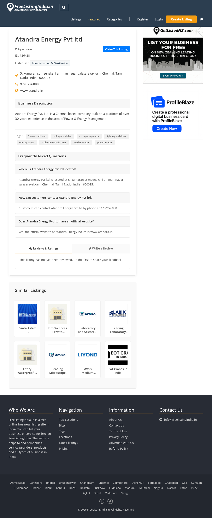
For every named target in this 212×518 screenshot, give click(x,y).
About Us (115, 420)
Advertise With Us (121, 443)
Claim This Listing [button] (116, 49)
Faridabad (154, 483)
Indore (37, 488)
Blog (62, 425)
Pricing (64, 448)
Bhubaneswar (67, 483)
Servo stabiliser (37, 136)
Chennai (104, 483)
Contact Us (116, 425)
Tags (62, 431)
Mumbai (144, 488)
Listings (75, 19)
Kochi (72, 488)
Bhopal (50, 483)
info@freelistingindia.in (180, 420)
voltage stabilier (62, 136)
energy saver (26, 142)
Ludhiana (115, 488)
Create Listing (181, 19)
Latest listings (68, 443)
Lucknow (99, 488)
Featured (94, 19)
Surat (97, 493)
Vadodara (111, 493)
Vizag (124, 493)
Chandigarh (87, 483)
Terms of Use (118, 431)
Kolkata (85, 488)
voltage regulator (89, 136)
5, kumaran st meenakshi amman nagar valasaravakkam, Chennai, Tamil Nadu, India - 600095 (71, 75)
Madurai (130, 488)
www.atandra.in (31, 90)
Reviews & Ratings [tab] (45, 248)
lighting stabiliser (116, 136)
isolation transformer (54, 142)
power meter (104, 142)
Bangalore (36, 483)
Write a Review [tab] (102, 248)
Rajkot (86, 493)
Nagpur (158, 488)
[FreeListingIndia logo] (30, 7)
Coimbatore (120, 483)
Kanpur (60, 488)
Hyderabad (21, 488)
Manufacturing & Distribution (50, 63)
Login (159, 19)
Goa (184, 483)
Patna (183, 488)
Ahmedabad (17, 483)
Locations (65, 437)
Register (142, 19)
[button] (201, 19)
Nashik (171, 488)
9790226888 (29, 84)
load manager (82, 142)
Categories (114, 19)
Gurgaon (196, 483)
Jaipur (48, 488)
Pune (194, 488)
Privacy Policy (118, 437)
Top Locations (68, 420)
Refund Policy (118, 448)
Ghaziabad (171, 483)
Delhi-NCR (138, 483)
